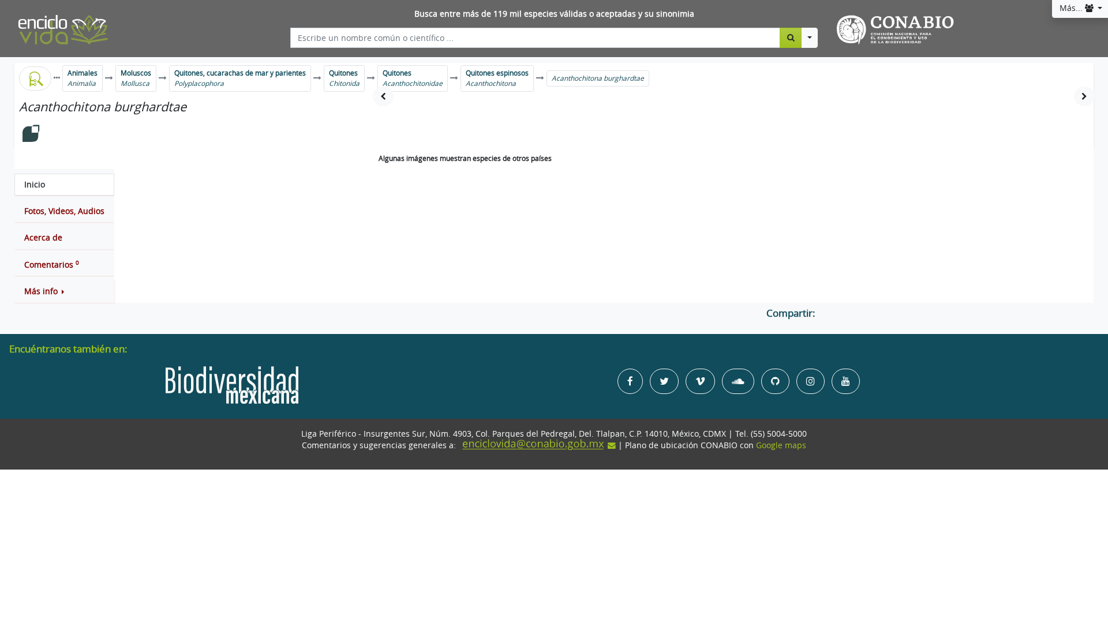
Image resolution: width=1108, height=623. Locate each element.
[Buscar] (791, 37)
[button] (64, 291)
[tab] (64, 185)
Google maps (781, 445)
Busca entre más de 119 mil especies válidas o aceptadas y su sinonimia (554, 13)
